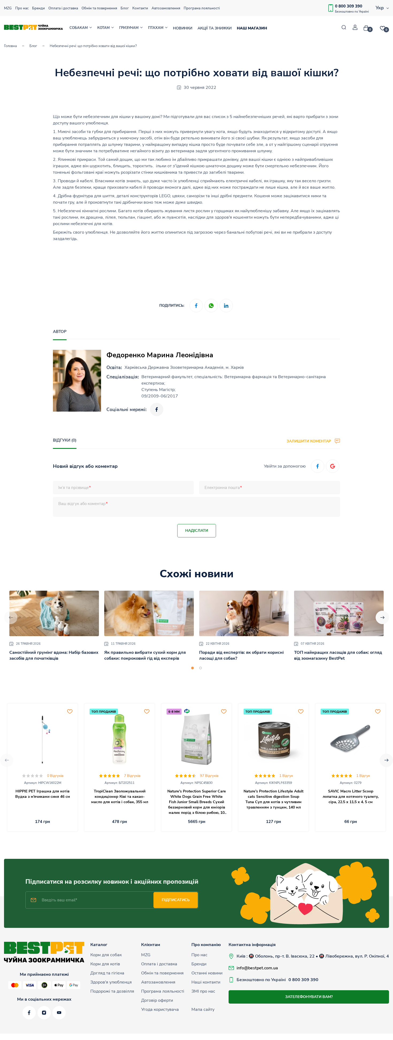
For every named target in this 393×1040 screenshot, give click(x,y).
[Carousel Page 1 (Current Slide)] (192, 668)
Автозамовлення (166, 8)
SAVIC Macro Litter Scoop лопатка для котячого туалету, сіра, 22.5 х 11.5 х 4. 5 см (351, 796)
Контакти (140, 8)
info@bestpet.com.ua (257, 968)
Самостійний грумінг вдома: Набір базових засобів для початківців (53, 655)
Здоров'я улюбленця (111, 982)
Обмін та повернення (99, 8)
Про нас (22, 8)
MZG (8, 8)
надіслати (196, 530)
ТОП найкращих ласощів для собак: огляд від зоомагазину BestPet (338, 655)
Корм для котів (105, 964)
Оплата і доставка (63, 8)
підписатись (176, 899)
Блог (125, 8)
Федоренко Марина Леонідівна (159, 355)
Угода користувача (160, 1009)
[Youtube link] (59, 1012)
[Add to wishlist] (69, 711)
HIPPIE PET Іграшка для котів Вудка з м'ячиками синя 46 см (42, 794)
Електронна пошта (222, 487)
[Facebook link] (156, 409)
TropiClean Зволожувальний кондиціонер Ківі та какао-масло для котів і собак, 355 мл (119, 796)
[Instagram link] (44, 1012)
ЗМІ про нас (203, 991)
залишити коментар (309, 441)
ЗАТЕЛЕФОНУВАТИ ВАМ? (309, 996)
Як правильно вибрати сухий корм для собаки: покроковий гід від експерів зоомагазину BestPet (145, 658)
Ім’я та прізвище (73, 487)
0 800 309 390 (348, 6)
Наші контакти (205, 982)
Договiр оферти (157, 1000)
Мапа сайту (202, 1009)
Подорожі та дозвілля (112, 991)
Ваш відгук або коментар (82, 503)
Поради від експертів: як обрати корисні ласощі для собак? (241, 655)
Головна (10, 46)
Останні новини (206, 973)
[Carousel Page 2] (200, 668)
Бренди (38, 8)
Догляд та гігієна (107, 973)
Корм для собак (106, 955)
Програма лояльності (202, 8)
